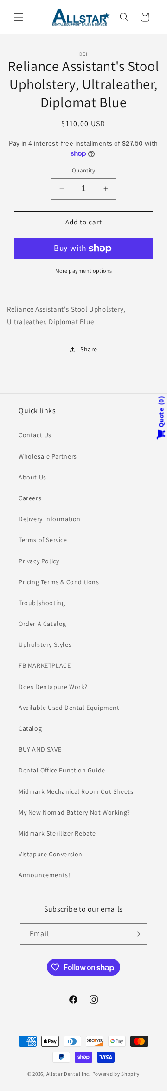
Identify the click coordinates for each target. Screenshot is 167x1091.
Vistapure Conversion (51, 854)
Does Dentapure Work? (53, 687)
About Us (32, 477)
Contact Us (35, 435)
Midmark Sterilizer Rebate (57, 833)
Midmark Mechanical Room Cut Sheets (76, 791)
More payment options (83, 270)
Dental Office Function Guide (62, 770)
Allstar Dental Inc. (69, 1074)
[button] (18, 17)
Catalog (30, 728)
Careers (30, 498)
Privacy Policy (39, 561)
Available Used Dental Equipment (69, 707)
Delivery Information (50, 519)
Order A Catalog (42, 623)
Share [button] (88, 349)
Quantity (83, 170)
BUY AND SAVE (40, 749)
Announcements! (44, 875)
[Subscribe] (136, 934)
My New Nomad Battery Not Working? (74, 812)
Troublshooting (42, 603)
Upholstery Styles (45, 644)
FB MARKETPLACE (45, 665)
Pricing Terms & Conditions (59, 582)
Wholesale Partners (48, 456)
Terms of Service (43, 540)
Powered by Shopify (116, 1074)
